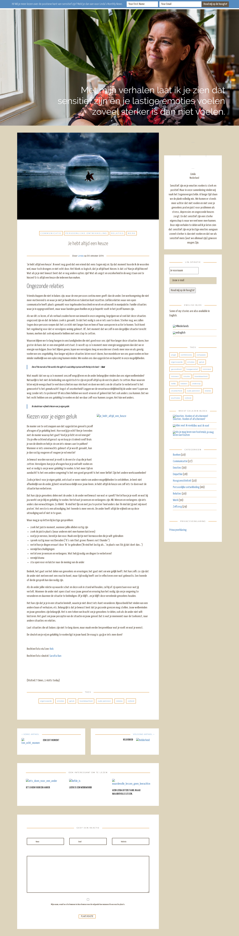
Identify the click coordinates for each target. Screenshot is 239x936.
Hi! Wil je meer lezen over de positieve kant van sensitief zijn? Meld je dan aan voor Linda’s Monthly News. (67, 4)
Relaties (117, 233)
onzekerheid (176, 391)
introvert (175, 376)
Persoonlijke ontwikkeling (86, 233)
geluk (71, 701)
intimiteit (207, 369)
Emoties (177, 467)
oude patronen (104, 701)
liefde (173, 383)
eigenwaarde (46, 701)
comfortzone (186, 355)
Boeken (176, 454)
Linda (80, 255)
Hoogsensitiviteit (182, 480)
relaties (119, 701)
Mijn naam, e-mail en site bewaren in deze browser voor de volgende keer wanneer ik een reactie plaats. (88, 904)
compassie (201, 355)
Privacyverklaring (178, 530)
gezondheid (176, 369)
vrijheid (131, 701)
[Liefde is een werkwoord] (74, 782)
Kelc (52, 648)
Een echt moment (51, 740)
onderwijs (196, 383)
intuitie (186, 376)
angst (173, 355)
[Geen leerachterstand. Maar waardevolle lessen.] (131, 783)
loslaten (184, 383)
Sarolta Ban (55, 655)
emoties (60, 701)
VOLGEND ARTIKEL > (143, 734)
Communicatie (51, 233)
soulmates (175, 398)
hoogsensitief (192, 369)
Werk (131, 233)
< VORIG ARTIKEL (30, 734)
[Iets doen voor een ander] (41, 782)
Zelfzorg (177, 506)
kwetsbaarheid (86, 701)
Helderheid (128, 739)
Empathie (177, 474)
